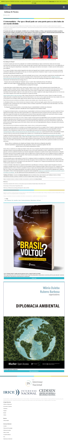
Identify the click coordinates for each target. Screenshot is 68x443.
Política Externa (33, 200)
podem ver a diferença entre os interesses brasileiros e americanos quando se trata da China (41, 135)
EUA (12, 200)
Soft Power (39, 200)
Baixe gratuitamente (34, 371)
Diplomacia (9, 200)
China (6, 200)
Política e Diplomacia (7, 404)
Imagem (5, 410)
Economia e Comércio (7, 406)
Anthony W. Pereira (11, 12)
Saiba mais (34, 278)
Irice (4, 436)
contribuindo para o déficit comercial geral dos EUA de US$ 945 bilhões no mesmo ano (22, 131)
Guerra (19, 200)
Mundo (4, 412)
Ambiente (5, 408)
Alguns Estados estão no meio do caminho (12, 95)
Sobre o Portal (6, 432)
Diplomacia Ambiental (7, 438)
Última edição (6, 420)
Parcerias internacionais (25, 200)
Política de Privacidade (7, 428)
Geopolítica (16, 200)
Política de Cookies (7, 430)
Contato (5, 426)
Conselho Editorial (6, 434)
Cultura (4, 414)
